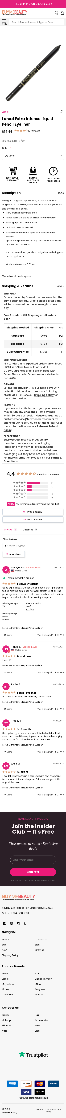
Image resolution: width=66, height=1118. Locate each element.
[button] (56, 635)
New (4, 950)
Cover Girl (7, 994)
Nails (4, 1030)
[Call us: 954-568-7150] (56, 13)
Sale (4, 944)
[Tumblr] (25, 923)
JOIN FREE (33, 872)
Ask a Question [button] (34, 519)
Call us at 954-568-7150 (15, 913)
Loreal (5, 978)
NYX (37, 973)
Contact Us (41, 939)
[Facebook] (5, 923)
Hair (37, 1015)
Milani (38, 984)
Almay (5, 989)
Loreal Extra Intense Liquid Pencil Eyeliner (22, 627)
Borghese (40, 989)
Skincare (6, 1025)
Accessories (41, 1020)
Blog (37, 944)
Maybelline (8, 984)
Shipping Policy (44, 395)
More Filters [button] (14, 554)
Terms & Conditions (44, 1109)
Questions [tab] (28, 529)
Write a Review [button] (34, 511)
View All (39, 994)
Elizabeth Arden (43, 978)
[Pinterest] (11, 923)
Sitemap (39, 950)
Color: (6, 148)
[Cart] (62, 13)
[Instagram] (18, 923)
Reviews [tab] (8, 529)
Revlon (5, 973)
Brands (5, 939)
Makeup (6, 1020)
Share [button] (9, 635)
